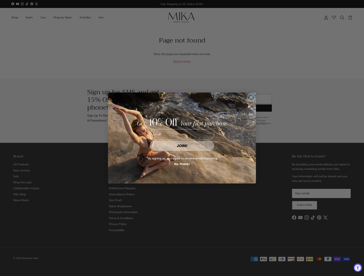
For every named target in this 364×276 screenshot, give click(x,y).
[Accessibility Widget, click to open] (358, 267)
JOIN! (182, 145)
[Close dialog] (251, 97)
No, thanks (182, 164)
